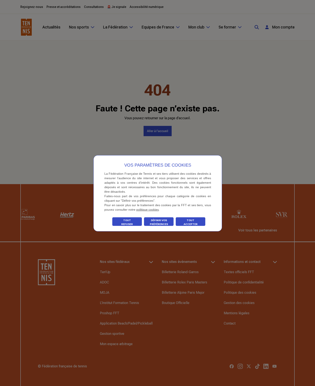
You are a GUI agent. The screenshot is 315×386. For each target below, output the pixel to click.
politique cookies (147, 209)
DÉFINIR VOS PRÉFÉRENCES (159, 222)
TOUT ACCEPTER (191, 222)
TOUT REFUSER (127, 222)
